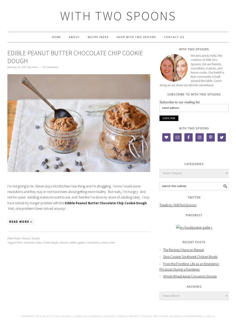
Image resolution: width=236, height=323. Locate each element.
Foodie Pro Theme (155, 316)
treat (112, 242)
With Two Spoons (118, 16)
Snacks (36, 238)
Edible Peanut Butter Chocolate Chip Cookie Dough (75, 57)
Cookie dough (50, 242)
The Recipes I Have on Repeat (183, 250)
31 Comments (50, 67)
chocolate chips (32, 242)
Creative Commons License (94, 316)
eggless (81, 242)
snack (104, 242)
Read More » (20, 222)
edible (73, 242)
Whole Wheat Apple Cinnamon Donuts (190, 276)
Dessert (26, 238)
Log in (210, 316)
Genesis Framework (188, 316)
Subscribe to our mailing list (179, 102)
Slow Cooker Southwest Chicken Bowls (190, 257)
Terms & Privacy (128, 316)
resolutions (93, 242)
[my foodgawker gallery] (194, 227)
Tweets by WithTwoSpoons (177, 205)
